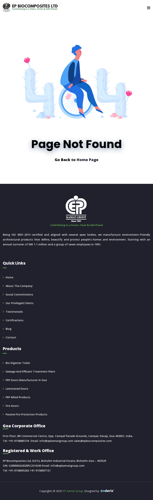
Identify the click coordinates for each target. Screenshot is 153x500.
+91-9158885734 (18, 441)
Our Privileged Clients (19, 303)
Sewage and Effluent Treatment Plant (30, 371)
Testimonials (14, 311)
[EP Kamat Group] (30, 7)
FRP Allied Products (18, 397)
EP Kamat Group (73, 491)
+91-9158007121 (40, 470)
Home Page (87, 159)
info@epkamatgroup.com (56, 441)
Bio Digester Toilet (18, 363)
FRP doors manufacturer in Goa (26, 380)
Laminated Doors (17, 388)
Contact (11, 337)
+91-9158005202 (18, 470)
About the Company (19, 286)
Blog (8, 329)
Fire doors (12, 406)
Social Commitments (19, 294)
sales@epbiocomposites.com (93, 441)
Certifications (14, 320)
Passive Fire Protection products (26, 414)
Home (9, 277)
